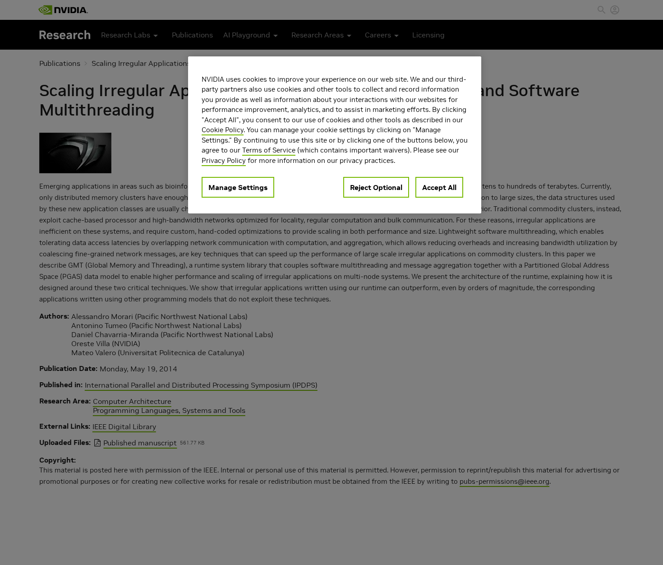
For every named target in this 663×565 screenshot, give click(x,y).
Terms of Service (268, 150)
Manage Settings (237, 187)
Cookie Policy (223, 130)
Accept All (439, 187)
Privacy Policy (224, 160)
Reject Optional (376, 187)
